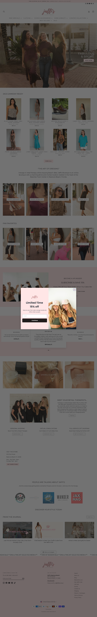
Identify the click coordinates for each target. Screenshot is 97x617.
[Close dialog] (74, 289)
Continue (35, 320)
